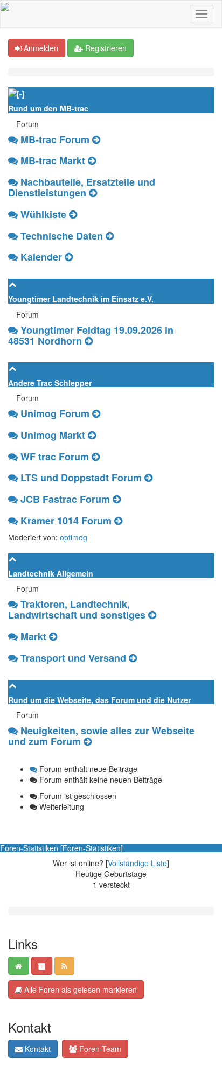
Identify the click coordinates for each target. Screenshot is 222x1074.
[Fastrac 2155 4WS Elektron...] (117, 499)
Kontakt (37, 1048)
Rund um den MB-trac (48, 108)
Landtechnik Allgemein (50, 573)
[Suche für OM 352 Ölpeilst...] (92, 160)
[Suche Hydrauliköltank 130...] (96, 139)
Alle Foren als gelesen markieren (79, 989)
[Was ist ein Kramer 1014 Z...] (118, 521)
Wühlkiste (43, 214)
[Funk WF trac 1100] (96, 457)
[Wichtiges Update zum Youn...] (89, 341)
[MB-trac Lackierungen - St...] (110, 236)
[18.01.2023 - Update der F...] (88, 741)
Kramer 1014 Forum (66, 521)
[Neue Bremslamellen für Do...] (148, 478)
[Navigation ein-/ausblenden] (201, 14)
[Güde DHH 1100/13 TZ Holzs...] (152, 615)
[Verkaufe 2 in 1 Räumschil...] (53, 636)
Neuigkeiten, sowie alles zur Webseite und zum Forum (101, 736)
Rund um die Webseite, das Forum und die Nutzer (99, 699)
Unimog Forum (54, 413)
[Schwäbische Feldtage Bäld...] (69, 257)
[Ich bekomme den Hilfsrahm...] (73, 214)
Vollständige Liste (137, 863)
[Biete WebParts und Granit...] (93, 193)
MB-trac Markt (52, 160)
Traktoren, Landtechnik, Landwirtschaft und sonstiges (76, 609)
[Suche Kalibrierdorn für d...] (92, 435)
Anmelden (40, 48)
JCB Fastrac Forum (65, 499)
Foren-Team (99, 1048)
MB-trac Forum (54, 139)
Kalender (41, 257)
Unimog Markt (52, 435)
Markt (33, 636)
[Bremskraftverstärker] (96, 413)
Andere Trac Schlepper (50, 382)
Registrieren (105, 48)
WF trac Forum (54, 457)
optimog (73, 537)
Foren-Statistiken (92, 848)
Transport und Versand (73, 658)
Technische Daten (61, 236)
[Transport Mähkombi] (133, 658)
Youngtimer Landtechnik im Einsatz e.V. (81, 298)
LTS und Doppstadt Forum (81, 478)
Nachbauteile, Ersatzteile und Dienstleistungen (81, 187)
